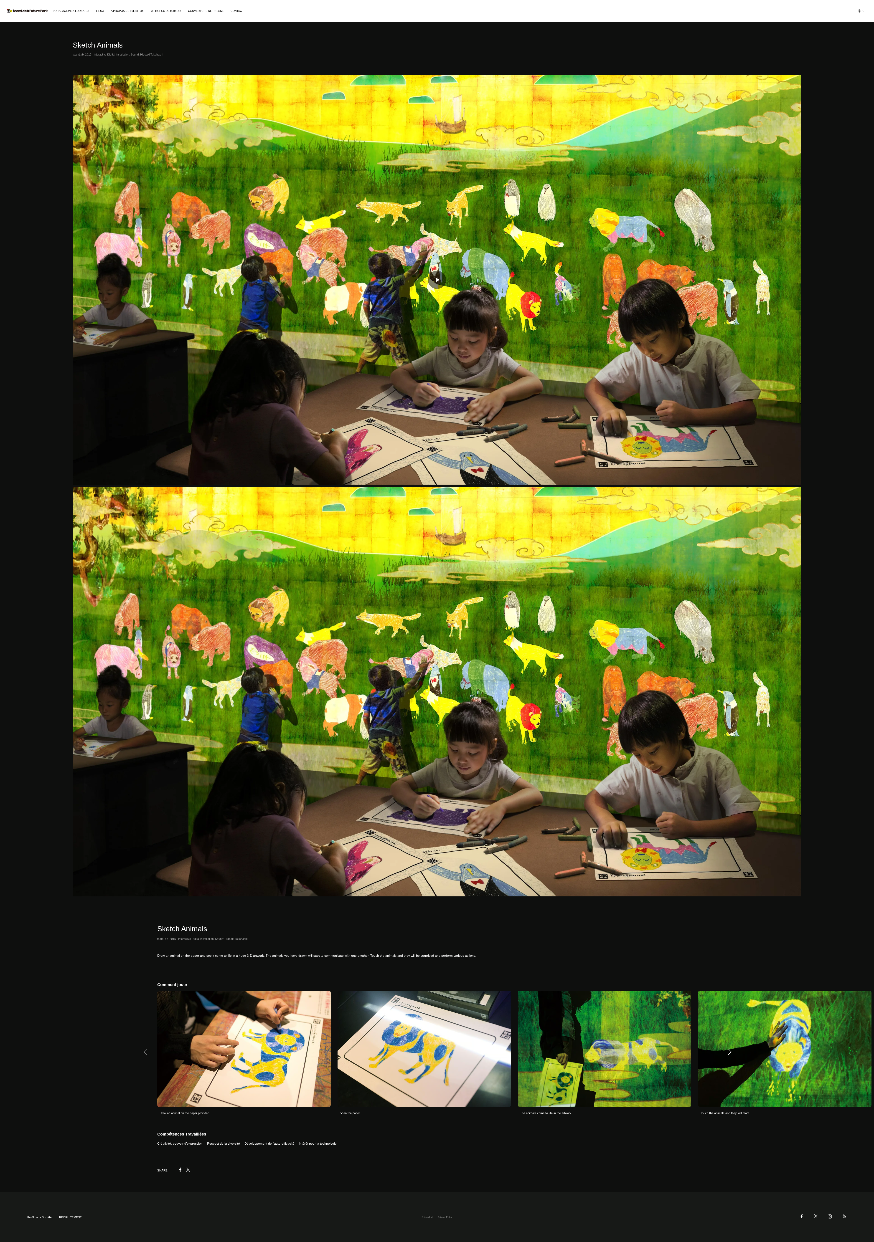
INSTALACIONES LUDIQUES (71, 11)
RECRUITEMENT (70, 1217)
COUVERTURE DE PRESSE (206, 11)
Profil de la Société (39, 1217)
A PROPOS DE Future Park (127, 11)
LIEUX (100, 11)
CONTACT (237, 11)
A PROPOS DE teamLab (166, 11)
